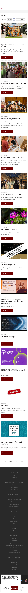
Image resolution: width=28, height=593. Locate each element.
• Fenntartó (14, 560)
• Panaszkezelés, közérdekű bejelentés (14, 545)
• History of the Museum (14, 518)
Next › (22, 19)
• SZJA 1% (14, 569)
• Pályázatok (14, 562)
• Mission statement (14, 521)
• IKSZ (14, 475)
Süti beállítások (6, 588)
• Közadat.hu (14, 550)
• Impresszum (14, 540)
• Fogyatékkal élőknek (14, 504)
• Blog (14, 530)
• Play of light (14, 477)
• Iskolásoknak (14, 501)
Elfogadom (14, 588)
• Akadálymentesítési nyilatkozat (14, 543)
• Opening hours (14, 487)
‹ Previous (9, 19)
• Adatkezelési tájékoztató (14, 547)
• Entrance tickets (14, 489)
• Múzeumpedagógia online (14, 506)
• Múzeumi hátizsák (14, 497)
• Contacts (14, 484)
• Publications (14, 528)
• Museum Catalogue (14, 514)
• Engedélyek (14, 564)
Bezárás (18, 577)
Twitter (22, 580)
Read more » (5, 57)
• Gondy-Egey (14, 538)
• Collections (14, 526)
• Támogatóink (14, 567)
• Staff (14, 523)
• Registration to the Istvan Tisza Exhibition (14, 482)
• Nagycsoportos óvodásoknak (14, 499)
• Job (14, 516)
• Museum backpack (14, 480)
